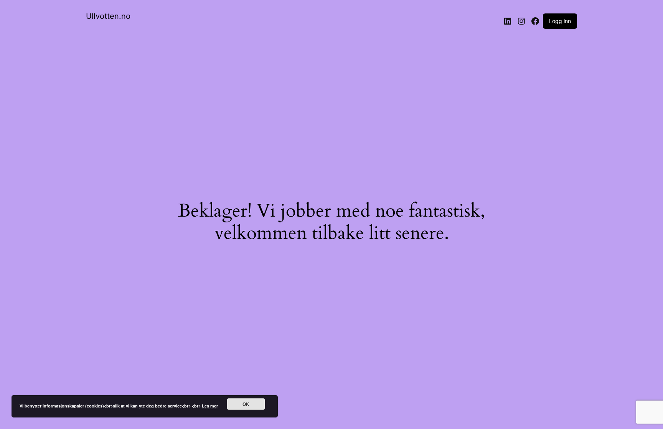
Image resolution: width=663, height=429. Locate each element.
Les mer (210, 406)
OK (246, 404)
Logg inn (560, 21)
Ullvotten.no (108, 16)
